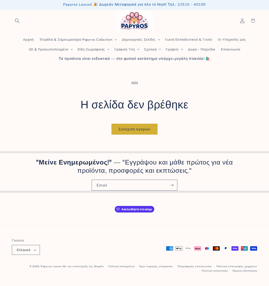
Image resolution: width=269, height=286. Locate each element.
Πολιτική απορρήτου (121, 266)
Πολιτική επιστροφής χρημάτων (236, 266)
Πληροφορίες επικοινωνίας (195, 266)
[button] (17, 21)
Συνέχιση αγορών (135, 129)
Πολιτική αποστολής (215, 270)
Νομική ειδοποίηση (245, 270)
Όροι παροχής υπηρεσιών (156, 266)
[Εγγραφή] (172, 185)
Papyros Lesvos (51, 266)
